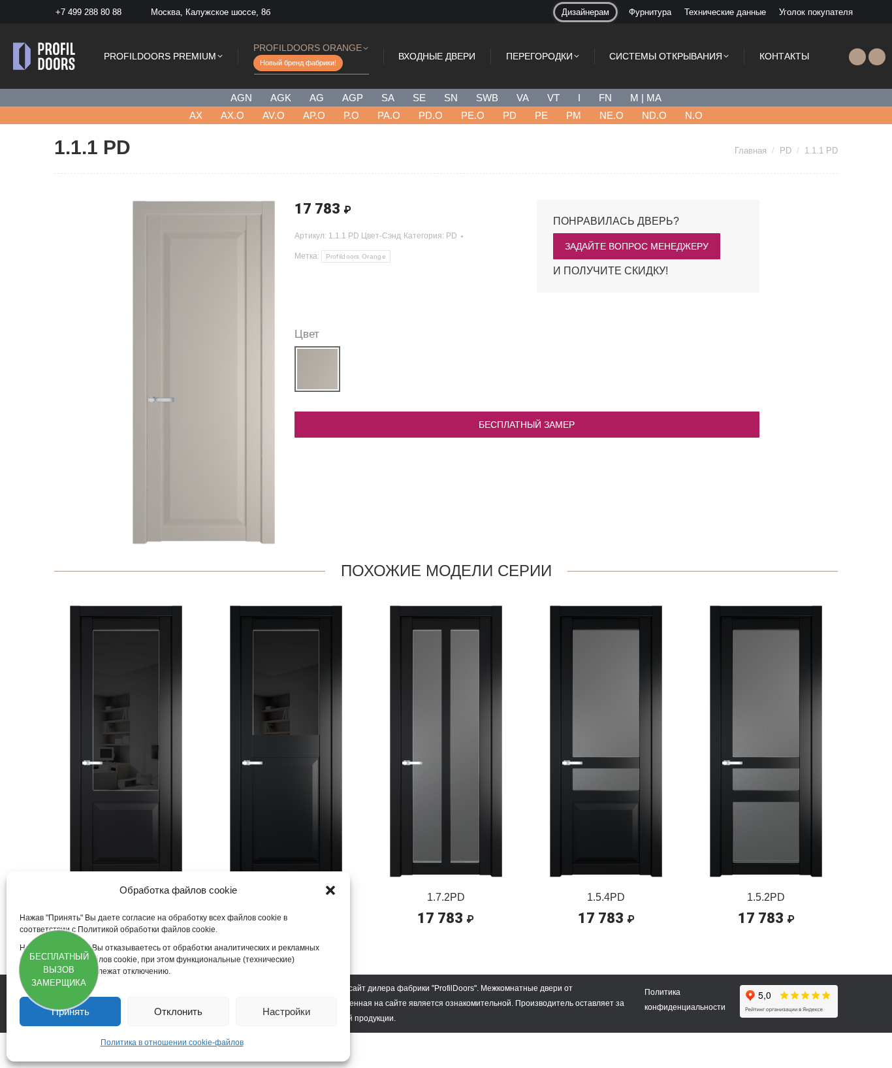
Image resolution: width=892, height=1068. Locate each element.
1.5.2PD (766, 897)
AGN (241, 97)
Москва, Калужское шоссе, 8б (210, 12)
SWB (487, 97)
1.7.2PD (446, 897)
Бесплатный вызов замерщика (59, 970)
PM (573, 115)
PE (541, 115)
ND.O (654, 115)
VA (523, 97)
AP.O (314, 115)
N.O (694, 115)
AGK (280, 97)
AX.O (232, 115)
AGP (352, 97)
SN (451, 97)
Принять (70, 1011)
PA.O (388, 115)
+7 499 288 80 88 (88, 12)
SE (419, 97)
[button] (330, 890)
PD (510, 115)
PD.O (431, 115)
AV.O (274, 115)
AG (317, 97)
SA (387, 97)
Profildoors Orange (356, 256)
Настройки (286, 1011)
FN (605, 97)
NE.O (611, 115)
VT (553, 97)
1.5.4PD (606, 897)
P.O (351, 115)
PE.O (473, 115)
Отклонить (178, 1011)
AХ (195, 115)
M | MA (645, 97)
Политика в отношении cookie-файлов (172, 1042)
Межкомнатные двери (521, 988)
